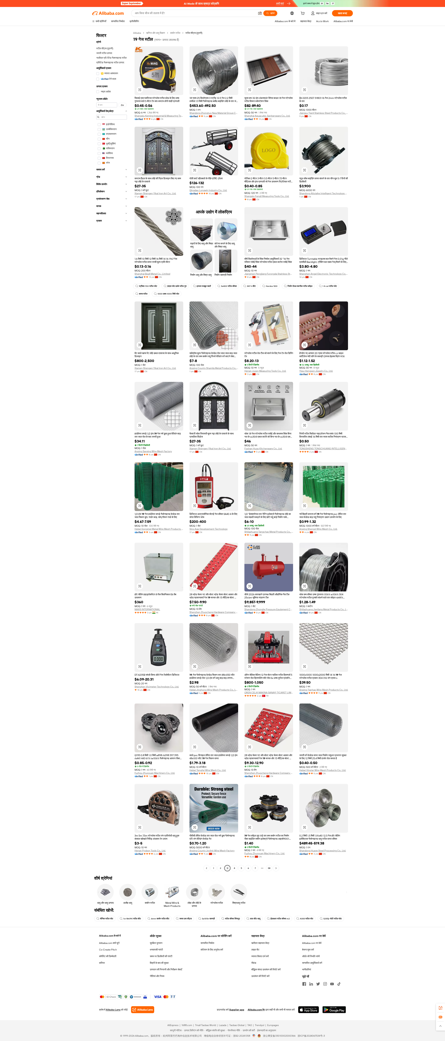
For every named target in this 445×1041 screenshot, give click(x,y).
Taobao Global (236, 1025)
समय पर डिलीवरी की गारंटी (161, 956)
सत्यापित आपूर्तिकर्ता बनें (312, 962)
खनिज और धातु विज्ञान (155, 33)
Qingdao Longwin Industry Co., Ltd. (208, 190)
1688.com (186, 1025)
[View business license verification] (254, 1036)
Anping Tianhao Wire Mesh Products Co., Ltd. (323, 689)
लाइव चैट (255, 949)
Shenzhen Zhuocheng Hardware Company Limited (213, 612)
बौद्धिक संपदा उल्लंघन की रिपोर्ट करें (266, 969)
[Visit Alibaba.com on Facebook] (304, 984)
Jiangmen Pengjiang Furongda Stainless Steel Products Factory (268, 273)
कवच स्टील (143, 294)
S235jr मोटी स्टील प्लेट (332, 918)
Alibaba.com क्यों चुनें (109, 943)
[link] (440, 1007)
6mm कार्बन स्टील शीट (160, 918)
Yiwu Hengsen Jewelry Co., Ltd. (316, 371)
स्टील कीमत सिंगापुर (232, 918)
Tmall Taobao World (205, 1025)
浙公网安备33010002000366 (279, 1035)
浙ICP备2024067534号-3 (311, 1035)
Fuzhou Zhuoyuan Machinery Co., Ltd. (155, 773)
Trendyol (259, 1025)
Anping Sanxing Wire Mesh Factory (153, 451)
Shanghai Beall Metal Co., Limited (152, 273)
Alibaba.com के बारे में (110, 935)
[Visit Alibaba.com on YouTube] (332, 984)
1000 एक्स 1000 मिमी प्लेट (168, 294)
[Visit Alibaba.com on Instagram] (325, 984)
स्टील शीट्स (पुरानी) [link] (193, 33)
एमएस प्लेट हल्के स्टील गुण (177, 286)
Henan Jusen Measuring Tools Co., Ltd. (265, 371)
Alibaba (137, 33)
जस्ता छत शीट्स (185, 918)
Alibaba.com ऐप (256, 1009)
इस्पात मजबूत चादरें (204, 286)
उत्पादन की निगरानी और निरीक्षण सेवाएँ (166, 969)
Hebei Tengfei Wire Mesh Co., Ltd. (207, 770)
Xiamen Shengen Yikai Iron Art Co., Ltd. (155, 193)
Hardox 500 (271, 286)
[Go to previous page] (206, 868)
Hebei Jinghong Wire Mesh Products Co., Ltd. (213, 689)
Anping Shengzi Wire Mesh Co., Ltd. (318, 529)
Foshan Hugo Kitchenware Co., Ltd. (263, 448)
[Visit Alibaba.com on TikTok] (339, 984)
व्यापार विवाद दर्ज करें (260, 956)
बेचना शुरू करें (308, 949)
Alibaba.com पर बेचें (311, 943)
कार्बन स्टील (175, 33)
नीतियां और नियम (157, 976)
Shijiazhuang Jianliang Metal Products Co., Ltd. (323, 609)
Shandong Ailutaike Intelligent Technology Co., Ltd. (323, 193)
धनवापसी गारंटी (156, 949)
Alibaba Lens (113, 1009)
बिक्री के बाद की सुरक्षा (159, 962)
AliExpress (173, 1025)
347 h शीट (251, 286)
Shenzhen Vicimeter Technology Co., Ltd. (157, 686)
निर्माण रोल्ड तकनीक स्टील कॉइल (300, 286)
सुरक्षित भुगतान (156, 943)
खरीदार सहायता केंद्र (260, 943)
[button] (260, 13)
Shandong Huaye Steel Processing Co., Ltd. (322, 850)
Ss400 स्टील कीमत (229, 286)
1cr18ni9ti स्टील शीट (132, 918)
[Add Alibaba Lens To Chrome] (142, 1009)
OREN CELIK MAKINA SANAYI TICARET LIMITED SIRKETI (268, 692)
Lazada (222, 1025)
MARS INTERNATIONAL (147, 609)
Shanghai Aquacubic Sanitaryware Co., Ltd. (267, 115)
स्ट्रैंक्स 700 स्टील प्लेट (148, 286)
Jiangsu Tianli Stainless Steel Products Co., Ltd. (323, 113)
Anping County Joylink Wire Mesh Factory (211, 850)
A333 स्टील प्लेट (306, 918)
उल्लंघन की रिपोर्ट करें (260, 976)
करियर (102, 962)
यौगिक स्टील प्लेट (106, 918)
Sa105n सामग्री (208, 918)
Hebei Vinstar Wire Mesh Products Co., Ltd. (322, 770)
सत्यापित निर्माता (207, 943)
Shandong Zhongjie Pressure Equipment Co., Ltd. (268, 609)
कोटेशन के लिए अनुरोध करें (212, 949)
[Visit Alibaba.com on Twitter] (318, 984)
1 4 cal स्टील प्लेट (329, 286)
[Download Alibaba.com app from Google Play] (334, 1009)
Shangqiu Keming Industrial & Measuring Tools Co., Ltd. (159, 115)
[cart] (303, 13)
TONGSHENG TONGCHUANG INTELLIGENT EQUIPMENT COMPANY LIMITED (323, 448)
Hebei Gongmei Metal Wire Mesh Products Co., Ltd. (159, 529)
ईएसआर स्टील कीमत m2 (280, 918)
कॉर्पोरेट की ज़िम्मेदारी (107, 956)
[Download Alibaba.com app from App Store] (308, 1009)
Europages (273, 1025)
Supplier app (236, 1009)
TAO (249, 1025)
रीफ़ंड (253, 962)
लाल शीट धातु (255, 918)
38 (269, 868)
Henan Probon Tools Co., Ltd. (150, 850)
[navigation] (111, 451)
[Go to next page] (276, 868)
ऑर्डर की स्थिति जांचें (311, 956)
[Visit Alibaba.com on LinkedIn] (311, 984)
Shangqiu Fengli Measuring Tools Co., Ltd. (266, 196)
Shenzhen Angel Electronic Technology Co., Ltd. (323, 273)
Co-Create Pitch (108, 949)
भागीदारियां (306, 969)
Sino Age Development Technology (208, 529)
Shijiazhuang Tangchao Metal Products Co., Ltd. (268, 531)
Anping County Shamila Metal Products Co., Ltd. (213, 368)
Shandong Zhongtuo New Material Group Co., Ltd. (213, 113)
